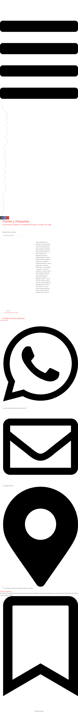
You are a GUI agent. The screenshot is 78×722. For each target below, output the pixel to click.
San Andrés (10, 119)
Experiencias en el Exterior (11, 204)
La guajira (10, 138)
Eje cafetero (10, 127)
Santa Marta (10, 115)
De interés (5, 200)
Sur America (7, 148)
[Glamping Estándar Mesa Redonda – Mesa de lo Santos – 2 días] (14, 248)
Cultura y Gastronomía (11, 125)
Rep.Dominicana (10, 167)
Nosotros (7, 202)
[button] (39, 60)
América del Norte (9, 169)
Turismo (5, 107)
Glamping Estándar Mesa (11, 312)
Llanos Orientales (12, 142)
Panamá (8, 165)
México (8, 171)
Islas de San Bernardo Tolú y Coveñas (16, 117)
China (7, 188)
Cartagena (10, 113)
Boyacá (9, 131)
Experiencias (9, 136)
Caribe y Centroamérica (10, 158)
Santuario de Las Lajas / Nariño (15, 134)
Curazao (8, 163)
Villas (6, 198)
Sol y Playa (8, 111)
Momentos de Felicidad (10, 210)
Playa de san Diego (12, 121)
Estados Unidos (9, 173)
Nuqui (9, 140)
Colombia (7, 109)
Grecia (7, 181)
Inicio (4, 106)
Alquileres (5, 192)
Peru (7, 154)
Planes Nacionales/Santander (12, 144)
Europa (6, 175)
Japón (7, 186)
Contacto (5, 213)
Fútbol (7, 146)
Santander (8, 310)
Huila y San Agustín (12, 133)
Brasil (7, 156)
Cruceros (7, 206)
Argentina (8, 152)
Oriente (6, 183)
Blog (4, 211)
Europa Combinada (10, 177)
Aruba (7, 159)
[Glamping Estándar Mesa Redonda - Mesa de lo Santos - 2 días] (5, 272)
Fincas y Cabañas (8, 196)
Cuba (7, 161)
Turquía (8, 184)
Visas (6, 208)
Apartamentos (8, 194)
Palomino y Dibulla (12, 123)
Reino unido (8, 179)
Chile (7, 150)
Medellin (10, 129)
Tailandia (8, 190)
